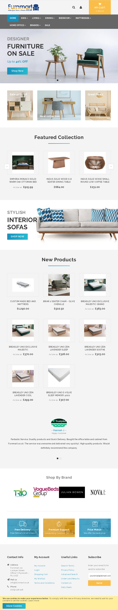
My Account (39, 566)
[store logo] (23, 7)
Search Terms (67, 566)
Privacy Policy (67, 570)
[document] (59, 603)
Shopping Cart (41, 574)
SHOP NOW (17, 236)
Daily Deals (66, 587)
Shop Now (17, 70)
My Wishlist (39, 579)
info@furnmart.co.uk (19, 583)
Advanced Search (69, 574)
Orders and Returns (70, 579)
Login (37, 570)
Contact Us (66, 583)
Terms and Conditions (44, 583)
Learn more (33, 601)
